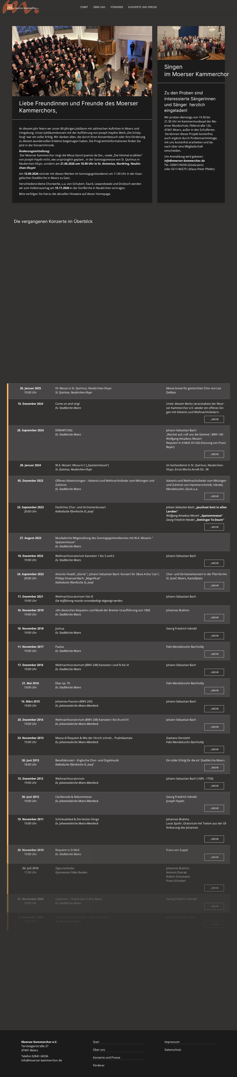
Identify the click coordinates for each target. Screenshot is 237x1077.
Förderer (117, 7)
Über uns (99, 7)
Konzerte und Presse (142, 7)
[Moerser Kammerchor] (21, 7)
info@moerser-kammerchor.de (41, 1060)
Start (84, 7)
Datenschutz (173, 1050)
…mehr (214, 266)
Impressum (172, 1042)
